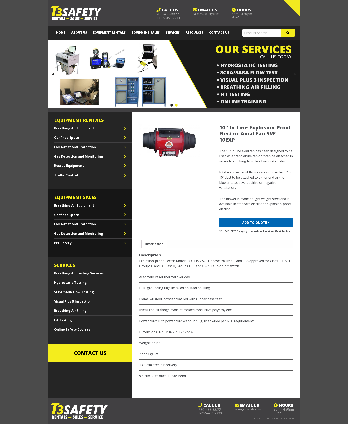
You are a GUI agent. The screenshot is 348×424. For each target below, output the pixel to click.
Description (154, 244)
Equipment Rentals (109, 32)
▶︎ (297, 74)
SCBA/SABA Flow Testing (74, 292)
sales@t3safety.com (206, 14)
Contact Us (219, 32)
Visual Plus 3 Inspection (73, 301)
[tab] (154, 244)
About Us (79, 32)
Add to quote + (256, 222)
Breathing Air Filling (70, 310)
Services (173, 32)
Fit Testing (63, 320)
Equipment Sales (146, 32)
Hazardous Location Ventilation (269, 231)
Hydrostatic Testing (70, 282)
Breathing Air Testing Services (79, 273)
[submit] (288, 33)
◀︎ (54, 74)
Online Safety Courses (72, 329)
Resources (194, 32)
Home (60, 32)
